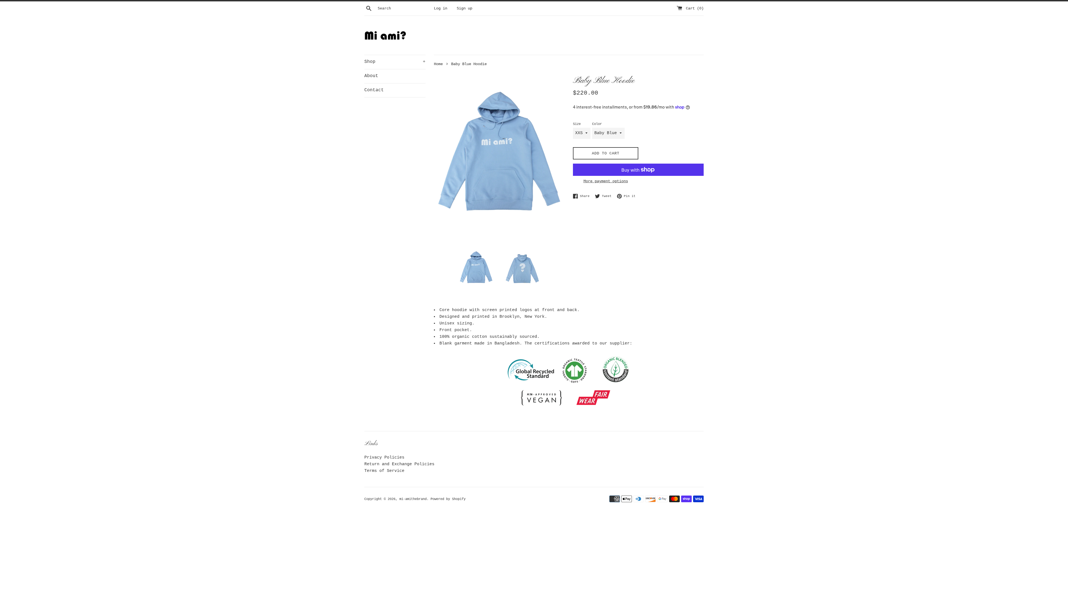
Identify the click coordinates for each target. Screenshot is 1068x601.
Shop (395, 61)
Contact (374, 90)
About (371, 75)
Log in (440, 8)
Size (577, 124)
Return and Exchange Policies (399, 464)
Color (597, 124)
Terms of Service (384, 471)
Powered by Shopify (448, 499)
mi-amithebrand (413, 499)
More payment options (606, 181)
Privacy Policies (384, 457)
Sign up (464, 8)
